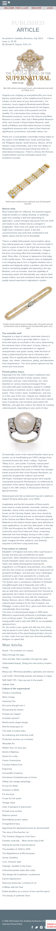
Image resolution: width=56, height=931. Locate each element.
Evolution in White (10, 790)
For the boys (8, 794)
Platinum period (9, 815)
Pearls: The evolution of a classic (17, 650)
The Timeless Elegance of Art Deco (18, 836)
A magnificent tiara (11, 824)
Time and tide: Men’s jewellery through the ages (24, 659)
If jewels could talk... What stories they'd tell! (23, 840)
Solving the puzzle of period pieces (18, 845)
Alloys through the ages (13, 655)
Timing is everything (11, 693)
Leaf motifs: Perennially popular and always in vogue (27, 676)
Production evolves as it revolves (17, 739)
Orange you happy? (11, 714)
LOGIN (50, 8)
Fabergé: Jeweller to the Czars (16, 866)
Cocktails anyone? (11, 718)
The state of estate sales (14, 731)
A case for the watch (11, 798)
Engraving (7, 769)
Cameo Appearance (11, 878)
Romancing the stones (12, 709)
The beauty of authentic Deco (16, 895)
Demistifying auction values (15, 819)
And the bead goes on (12, 726)
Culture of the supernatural (16, 688)
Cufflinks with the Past (12, 887)
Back (51, 38)
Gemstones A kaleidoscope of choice (19, 777)
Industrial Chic (9, 701)
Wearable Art (8, 743)
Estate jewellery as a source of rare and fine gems (26, 891)
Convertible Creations (12, 773)
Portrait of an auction (12, 811)
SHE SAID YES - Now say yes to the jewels (22, 680)
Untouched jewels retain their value (18, 870)
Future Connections (11, 760)
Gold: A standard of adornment (16, 807)
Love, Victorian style (11, 862)
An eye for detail (10, 786)
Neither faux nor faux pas (14, 747)
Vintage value (8, 802)
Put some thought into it (13, 705)
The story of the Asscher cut (15, 832)
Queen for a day (10, 756)
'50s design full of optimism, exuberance (21, 874)
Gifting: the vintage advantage (16, 781)
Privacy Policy (16, 924)
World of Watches (10, 752)
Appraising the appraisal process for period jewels (25, 828)
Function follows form (12, 764)
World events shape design (15, 722)
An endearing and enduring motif (17, 735)
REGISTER (35, 8)
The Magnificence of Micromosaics (18, 853)
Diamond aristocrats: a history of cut (19, 883)
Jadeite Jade (8, 684)
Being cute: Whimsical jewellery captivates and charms (28, 671)
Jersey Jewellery (10, 857)
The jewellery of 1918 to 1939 (16, 849)
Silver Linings (8, 697)
